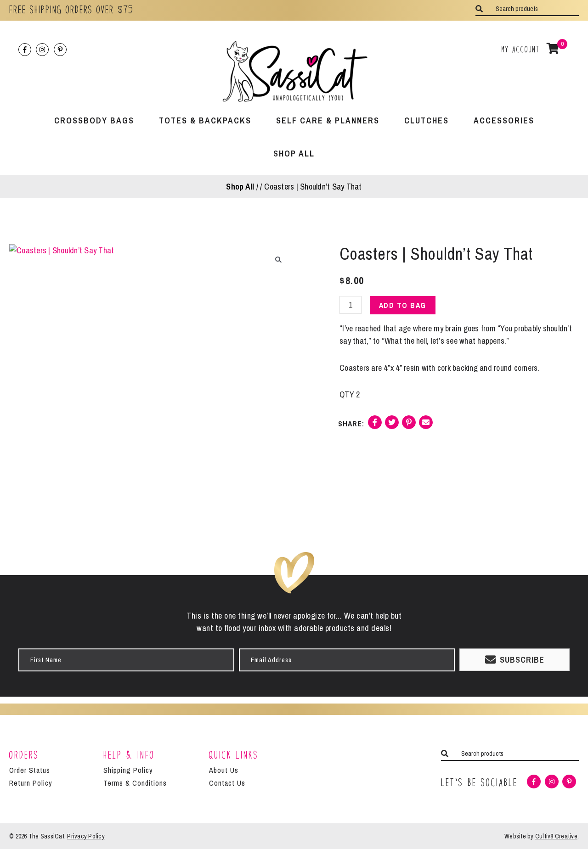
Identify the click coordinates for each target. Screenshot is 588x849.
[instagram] (43, 49)
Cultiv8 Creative (556, 836)
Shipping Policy (128, 770)
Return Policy (30, 783)
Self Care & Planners (327, 120)
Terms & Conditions (135, 783)
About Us (223, 770)
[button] (278, 259)
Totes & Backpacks (205, 120)
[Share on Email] (426, 425)
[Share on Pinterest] (409, 425)
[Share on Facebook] (375, 425)
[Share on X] (392, 425)
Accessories (504, 120)
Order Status (29, 770)
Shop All (294, 153)
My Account (521, 49)
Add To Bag (402, 305)
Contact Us (227, 783)
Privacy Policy (86, 836)
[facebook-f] (26, 49)
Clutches (426, 120)
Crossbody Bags (94, 120)
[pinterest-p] (61, 49)
